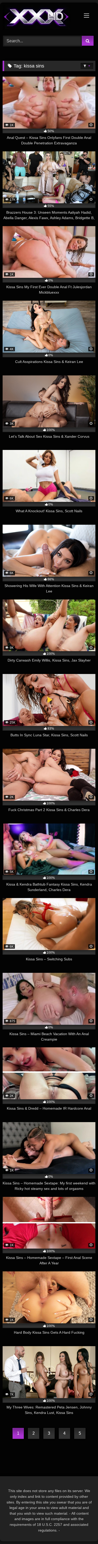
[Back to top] (82, 1528)
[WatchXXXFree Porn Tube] (40, 18)
